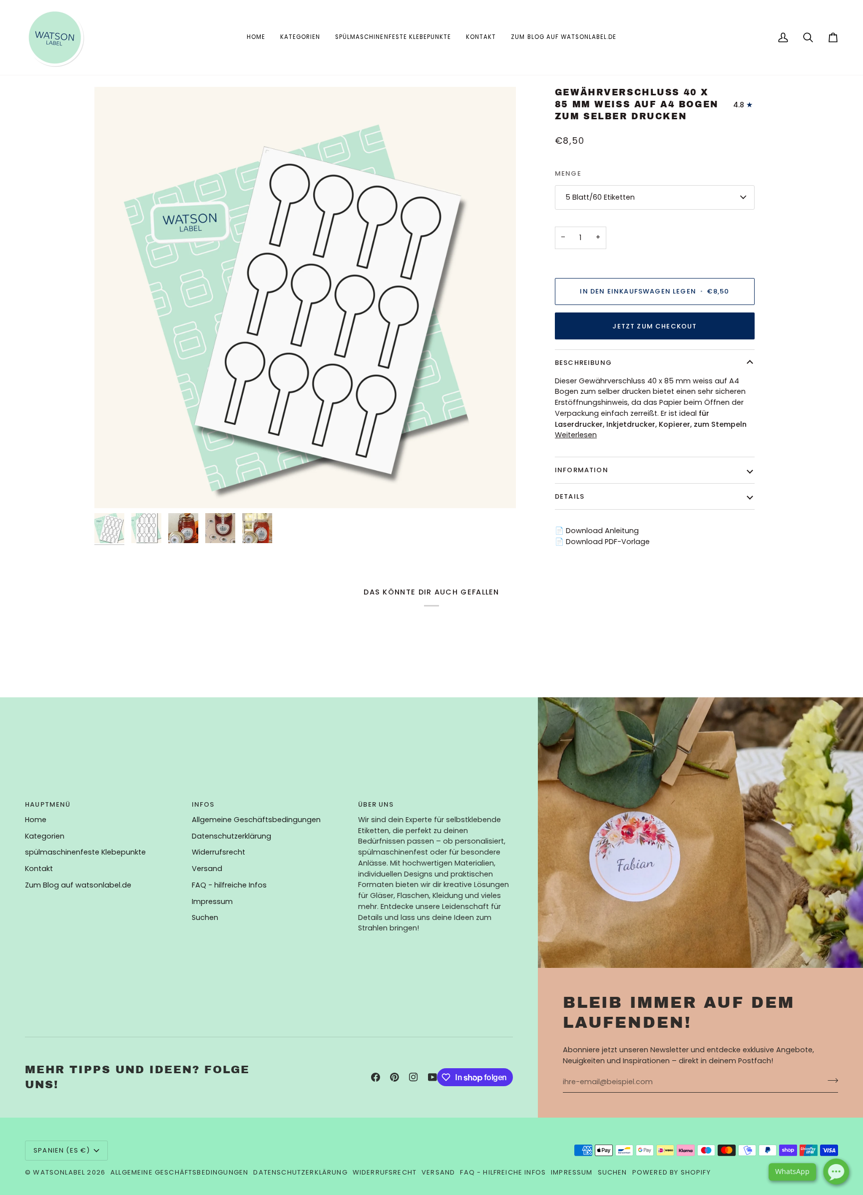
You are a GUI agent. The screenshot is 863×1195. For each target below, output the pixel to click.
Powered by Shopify (671, 1172)
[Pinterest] (394, 1077)
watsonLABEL (59, 1172)
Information (581, 470)
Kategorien (44, 836)
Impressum (212, 901)
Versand (207, 869)
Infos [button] (203, 804)
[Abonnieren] (830, 1081)
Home (35, 820)
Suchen (205, 917)
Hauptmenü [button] (48, 804)
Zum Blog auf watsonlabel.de (78, 885)
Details (569, 496)
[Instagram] (413, 1077)
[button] (300, 37)
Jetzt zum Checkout (654, 326)
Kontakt (39, 869)
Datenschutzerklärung (231, 836)
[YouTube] (432, 1077)
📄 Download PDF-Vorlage (602, 542)
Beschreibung (583, 362)
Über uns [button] (376, 804)
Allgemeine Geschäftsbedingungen (256, 820)
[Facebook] (375, 1077)
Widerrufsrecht (218, 852)
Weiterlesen (576, 435)
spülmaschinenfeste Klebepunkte (85, 852)
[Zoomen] (113, 489)
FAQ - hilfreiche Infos (229, 885)
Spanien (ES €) (61, 1150)
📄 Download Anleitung (597, 531)
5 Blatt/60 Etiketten (600, 197)
